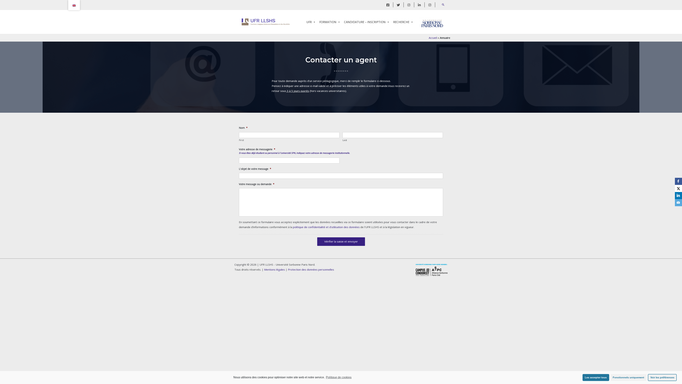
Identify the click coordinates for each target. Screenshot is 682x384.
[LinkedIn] (419, 5)
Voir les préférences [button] (662, 377)
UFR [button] (309, 22)
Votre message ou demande (256, 184)
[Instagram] (408, 5)
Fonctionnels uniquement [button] (628, 377)
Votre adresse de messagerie (257, 149)
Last (345, 140)
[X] (678, 188)
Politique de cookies (338, 377)
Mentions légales (274, 269)
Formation (327, 22)
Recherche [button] (401, 22)
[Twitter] (398, 5)
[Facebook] (387, 5)
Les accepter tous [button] (596, 377)
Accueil (433, 37)
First (241, 140)
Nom (243, 127)
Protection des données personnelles (311, 269)
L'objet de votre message (255, 168)
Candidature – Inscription (365, 22)
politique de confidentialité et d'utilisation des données (326, 227)
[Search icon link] (443, 5)
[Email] (678, 202)
